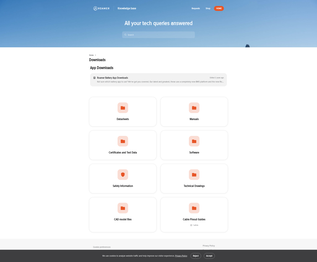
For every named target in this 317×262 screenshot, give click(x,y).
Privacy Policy (181, 255)
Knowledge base (127, 8)
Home (91, 55)
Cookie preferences (101, 247)
